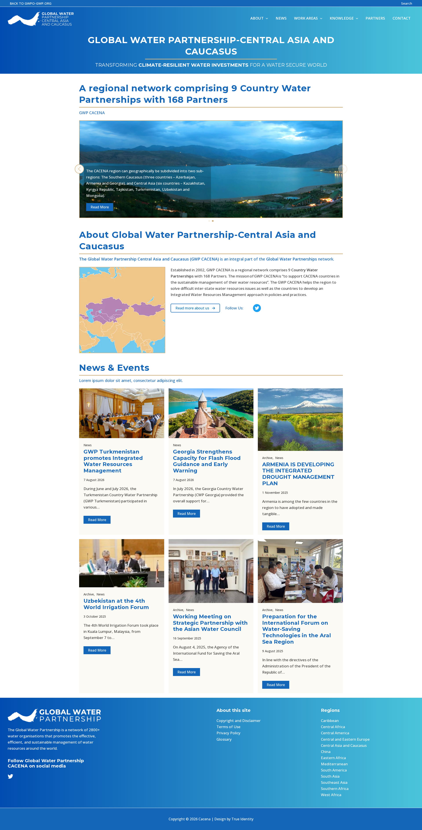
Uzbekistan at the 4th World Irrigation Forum (116, 604)
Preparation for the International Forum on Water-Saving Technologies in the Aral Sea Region (296, 629)
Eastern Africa (333, 757)
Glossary (224, 739)
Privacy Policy (228, 732)
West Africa (331, 794)
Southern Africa (335, 788)
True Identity (242, 819)
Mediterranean (334, 763)
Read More (97, 519)
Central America (335, 732)
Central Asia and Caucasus (344, 745)
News (88, 445)
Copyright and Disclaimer (238, 720)
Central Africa (333, 726)
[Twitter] (10, 776)
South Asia (330, 776)
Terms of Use (228, 726)
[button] (31, 3)
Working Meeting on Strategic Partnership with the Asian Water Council (210, 622)
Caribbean (330, 720)
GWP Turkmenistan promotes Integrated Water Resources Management (113, 461)
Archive (267, 458)
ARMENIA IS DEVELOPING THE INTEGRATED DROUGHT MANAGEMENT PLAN (298, 474)
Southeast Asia (334, 782)
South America (334, 770)
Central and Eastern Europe (345, 739)
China (326, 751)
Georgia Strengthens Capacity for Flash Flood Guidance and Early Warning (207, 461)
